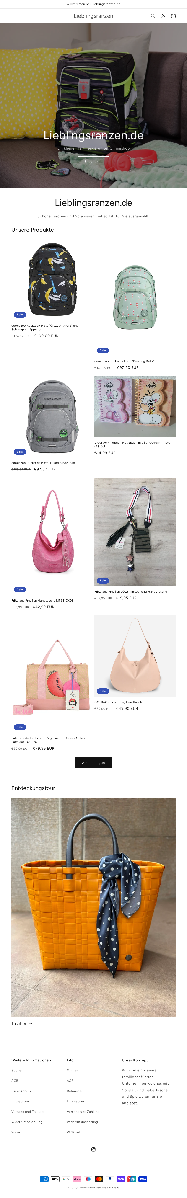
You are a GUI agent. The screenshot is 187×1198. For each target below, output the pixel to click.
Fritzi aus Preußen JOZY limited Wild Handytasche (130, 591)
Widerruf (18, 1132)
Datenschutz (21, 1091)
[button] (14, 16)
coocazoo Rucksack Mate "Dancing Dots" (124, 361)
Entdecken (93, 162)
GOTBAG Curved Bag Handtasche (119, 702)
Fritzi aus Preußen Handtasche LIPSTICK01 (42, 600)
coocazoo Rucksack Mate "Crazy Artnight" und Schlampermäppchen (45, 327)
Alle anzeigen (93, 763)
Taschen (19, 1023)
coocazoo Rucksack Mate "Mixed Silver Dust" (43, 463)
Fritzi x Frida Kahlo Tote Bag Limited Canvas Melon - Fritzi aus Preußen (49, 740)
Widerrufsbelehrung (27, 1122)
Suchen (17, 1070)
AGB (14, 1081)
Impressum (20, 1101)
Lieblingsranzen (86, 1187)
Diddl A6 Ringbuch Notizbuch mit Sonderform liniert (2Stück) (132, 444)
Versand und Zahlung (27, 1112)
